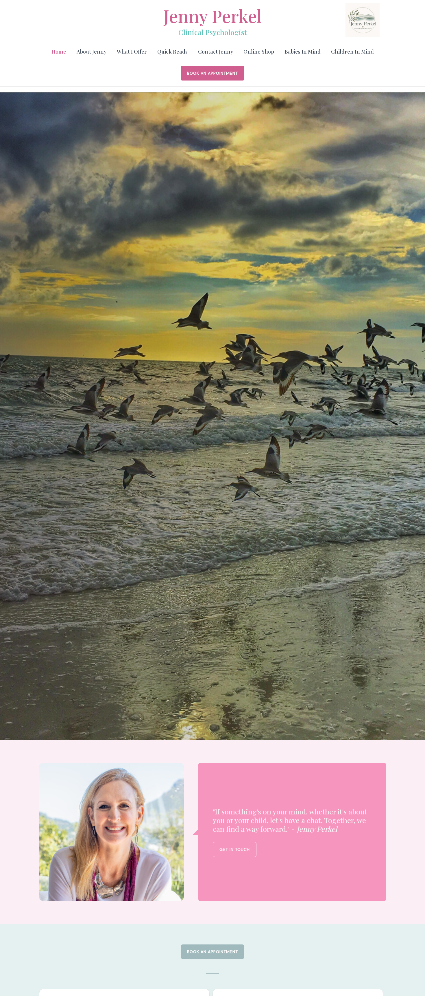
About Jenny (91, 51)
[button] (212, 73)
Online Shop (258, 51)
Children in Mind (352, 51)
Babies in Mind (302, 51)
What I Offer (132, 51)
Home (58, 51)
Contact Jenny (215, 51)
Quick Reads (172, 51)
